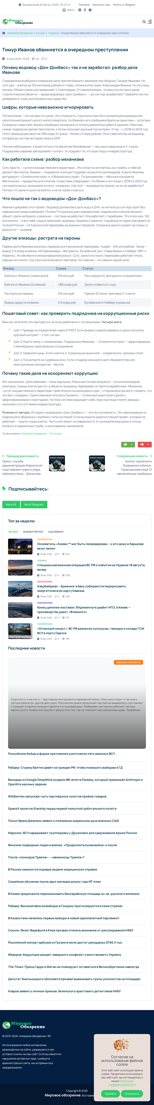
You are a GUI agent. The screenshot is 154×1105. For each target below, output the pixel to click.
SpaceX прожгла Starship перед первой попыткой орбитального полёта (62, 808)
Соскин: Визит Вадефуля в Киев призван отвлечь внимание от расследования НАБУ (70, 930)
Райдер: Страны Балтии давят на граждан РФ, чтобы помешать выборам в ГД (65, 767)
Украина (53, 33)
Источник (56, 433)
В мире (40, 33)
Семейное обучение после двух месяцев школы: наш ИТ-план (54, 882)
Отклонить (132, 1094)
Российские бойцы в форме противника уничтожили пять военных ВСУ (61, 754)
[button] (150, 22)
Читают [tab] (13, 531)
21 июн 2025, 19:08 (17, 58)
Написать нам (101, 4)
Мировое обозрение (20, 33)
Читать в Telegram (124, 4)
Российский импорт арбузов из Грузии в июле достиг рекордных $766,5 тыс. (65, 942)
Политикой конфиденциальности (122, 1082)
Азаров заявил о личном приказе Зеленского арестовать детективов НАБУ (64, 991)
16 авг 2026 (46, 617)
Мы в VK (11, 504)
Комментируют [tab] (33, 531)
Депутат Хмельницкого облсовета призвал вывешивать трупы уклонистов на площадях (74, 979)
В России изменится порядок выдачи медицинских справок (52, 869)
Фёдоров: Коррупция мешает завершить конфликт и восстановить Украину (64, 955)
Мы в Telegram (34, 504)
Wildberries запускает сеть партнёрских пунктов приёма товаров (57, 796)
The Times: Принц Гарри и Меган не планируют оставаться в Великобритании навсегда (73, 967)
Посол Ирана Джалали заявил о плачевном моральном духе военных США (63, 821)
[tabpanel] (77, 588)
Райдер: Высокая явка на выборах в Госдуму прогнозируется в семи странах (65, 906)
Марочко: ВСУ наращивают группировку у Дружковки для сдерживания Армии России (72, 833)
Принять (110, 1094)
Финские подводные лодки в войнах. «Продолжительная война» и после (62, 845)
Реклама (84, 4)
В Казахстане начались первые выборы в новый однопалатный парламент (63, 918)
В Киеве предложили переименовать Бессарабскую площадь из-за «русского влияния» (74, 894)
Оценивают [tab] (56, 531)
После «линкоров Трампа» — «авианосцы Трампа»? (46, 857)
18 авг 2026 (46, 554)
